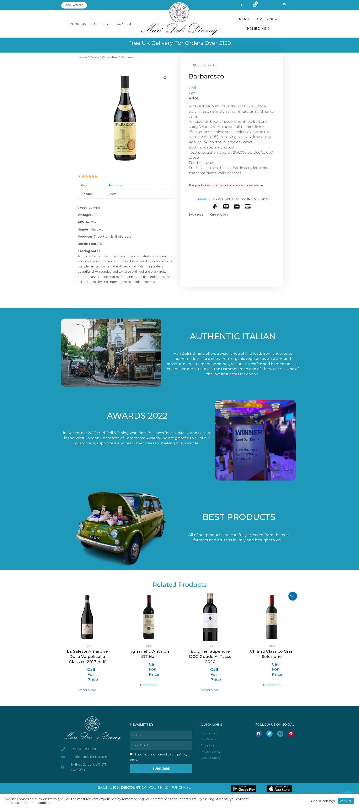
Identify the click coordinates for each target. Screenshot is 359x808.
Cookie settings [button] (323, 801)
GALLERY (101, 24)
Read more (87, 690)
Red (115, 57)
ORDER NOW (267, 19)
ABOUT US (78, 24)
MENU (244, 19)
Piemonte (116, 185)
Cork (112, 194)
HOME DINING (258, 29)
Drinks (94, 57)
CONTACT (124, 24)
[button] (242, 5)
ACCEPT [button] (345, 800)
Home (82, 57)
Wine (105, 57)
